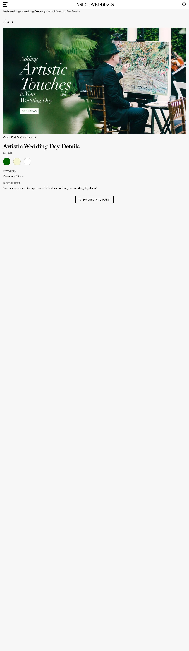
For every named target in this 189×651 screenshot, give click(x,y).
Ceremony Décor (13, 176)
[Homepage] (94, 4)
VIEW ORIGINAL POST (94, 199)
